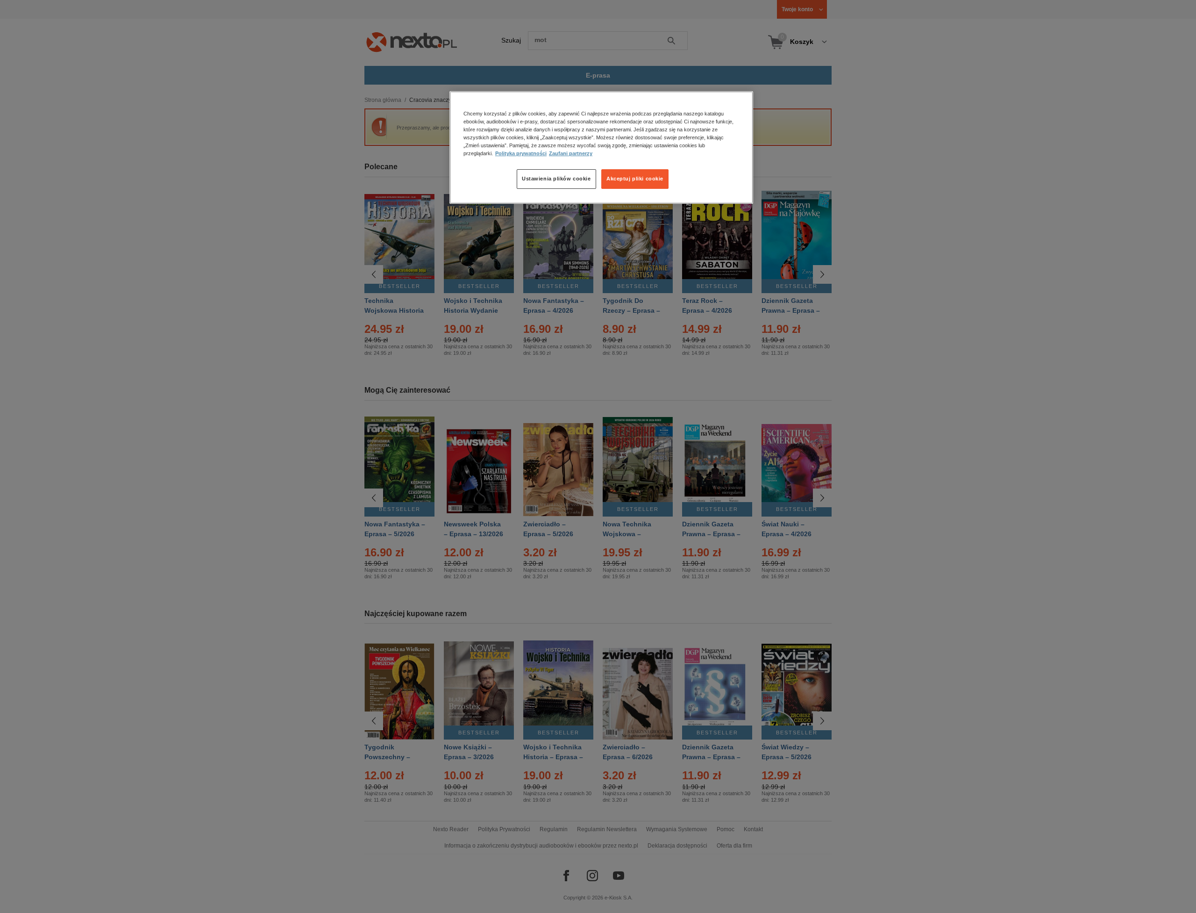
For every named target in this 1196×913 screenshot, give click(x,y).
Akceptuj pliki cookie (634, 179)
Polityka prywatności (521, 154)
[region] (601, 147)
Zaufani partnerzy (570, 154)
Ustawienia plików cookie (556, 179)
